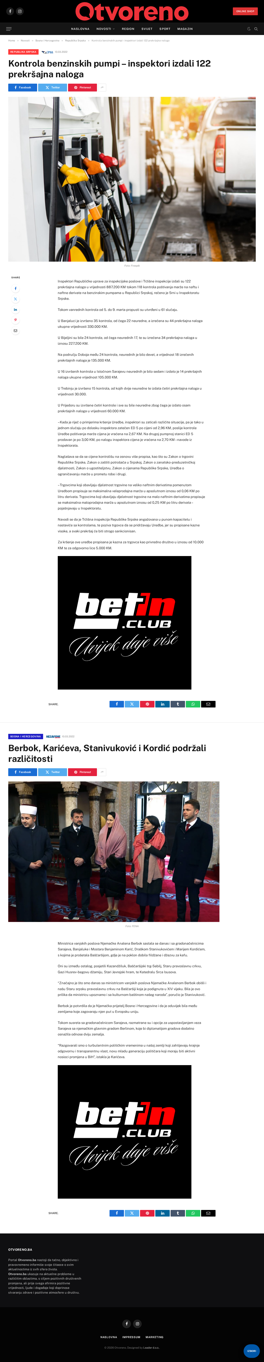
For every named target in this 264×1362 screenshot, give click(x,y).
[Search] (255, 29)
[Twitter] (15, 299)
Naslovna (80, 28)
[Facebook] (15, 288)
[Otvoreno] (132, 11)
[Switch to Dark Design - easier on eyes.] (249, 29)
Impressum (131, 1337)
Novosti (104, 28)
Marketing (155, 1337)
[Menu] (9, 29)
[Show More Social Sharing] (102, 87)
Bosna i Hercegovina (25, 736)
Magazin (185, 28)
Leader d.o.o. (151, 1347)
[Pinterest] (15, 320)
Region (128, 28)
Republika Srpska (23, 51)
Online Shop (245, 11)
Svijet (147, 28)
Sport (164, 28)
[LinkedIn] (15, 309)
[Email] (15, 330)
